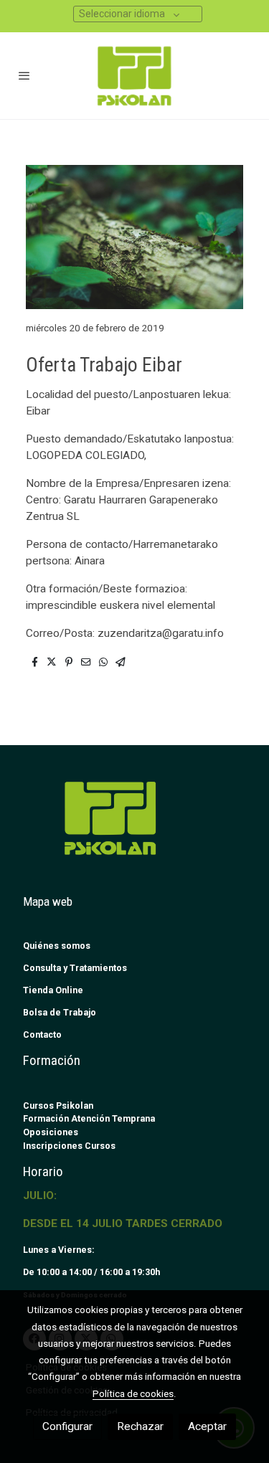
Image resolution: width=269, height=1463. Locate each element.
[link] (135, 75)
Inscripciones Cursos (69, 1145)
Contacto (42, 1034)
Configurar (67, 1426)
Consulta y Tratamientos (75, 967)
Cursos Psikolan (58, 1105)
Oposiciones (50, 1132)
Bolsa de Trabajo (59, 1012)
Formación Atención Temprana (89, 1118)
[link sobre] (134, 826)
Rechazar (140, 1426)
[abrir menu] (24, 75)
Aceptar (207, 1426)
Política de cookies (133, 1393)
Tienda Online (53, 990)
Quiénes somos (56, 945)
